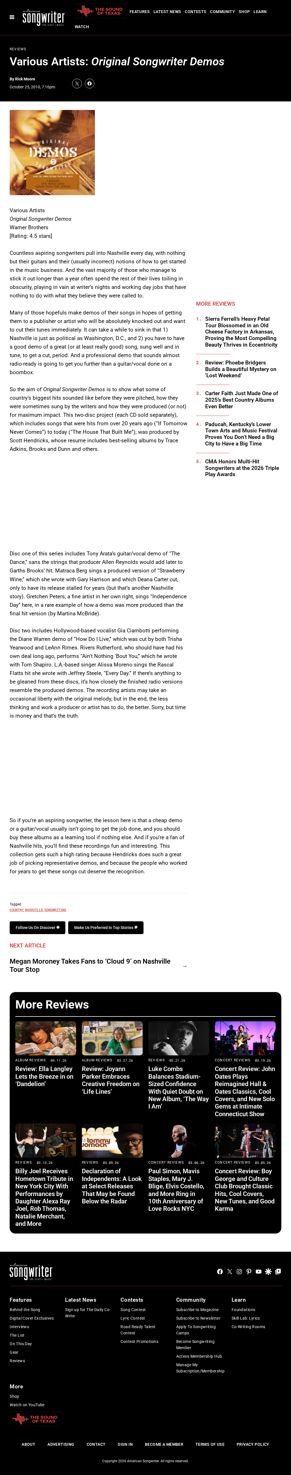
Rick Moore (25, 79)
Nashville (34, 909)
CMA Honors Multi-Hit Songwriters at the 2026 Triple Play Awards (242, 468)
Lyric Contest (132, 1318)
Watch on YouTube (27, 1405)
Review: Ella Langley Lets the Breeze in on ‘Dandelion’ (44, 1076)
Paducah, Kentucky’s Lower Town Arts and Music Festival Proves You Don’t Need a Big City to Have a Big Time (241, 434)
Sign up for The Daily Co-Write (88, 1312)
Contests (195, 11)
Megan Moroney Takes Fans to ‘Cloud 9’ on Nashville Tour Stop (90, 965)
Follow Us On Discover (36, 927)
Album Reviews (30, 1060)
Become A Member (164, 1444)
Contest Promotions (139, 1341)
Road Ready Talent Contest (137, 1329)
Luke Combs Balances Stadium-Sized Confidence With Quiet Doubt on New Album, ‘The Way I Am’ (178, 1087)
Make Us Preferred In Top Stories (104, 927)
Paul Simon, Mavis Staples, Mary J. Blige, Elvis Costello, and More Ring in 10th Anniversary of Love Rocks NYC (176, 1190)
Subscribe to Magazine (197, 1309)
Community (222, 11)
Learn (260, 11)
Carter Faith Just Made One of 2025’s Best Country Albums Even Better (241, 400)
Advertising (60, 1444)
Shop (244, 11)
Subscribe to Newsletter (198, 1318)
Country (17, 909)
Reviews (18, 49)
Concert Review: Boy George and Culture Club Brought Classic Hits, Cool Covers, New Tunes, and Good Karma (245, 1190)
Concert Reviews (232, 1060)
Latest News (167, 11)
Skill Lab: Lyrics (246, 1318)
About (28, 1444)
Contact (96, 1444)
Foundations (243, 1309)
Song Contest (133, 1309)
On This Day (21, 1343)
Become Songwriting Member (195, 1344)
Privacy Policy (253, 1444)
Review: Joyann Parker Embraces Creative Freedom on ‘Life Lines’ (111, 1080)
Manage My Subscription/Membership (200, 1368)
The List (17, 1335)
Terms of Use (210, 1444)
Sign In (125, 1444)
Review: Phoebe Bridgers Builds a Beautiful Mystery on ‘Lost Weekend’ (241, 369)
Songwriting (55, 909)
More (16, 1386)
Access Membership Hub (199, 1356)
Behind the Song (25, 1309)
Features (140, 11)
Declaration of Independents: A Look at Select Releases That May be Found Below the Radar (112, 1186)
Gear (14, 1352)
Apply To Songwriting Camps (196, 1329)
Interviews (19, 1326)
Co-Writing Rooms (248, 1326)
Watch (82, 26)
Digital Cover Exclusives (32, 1318)
